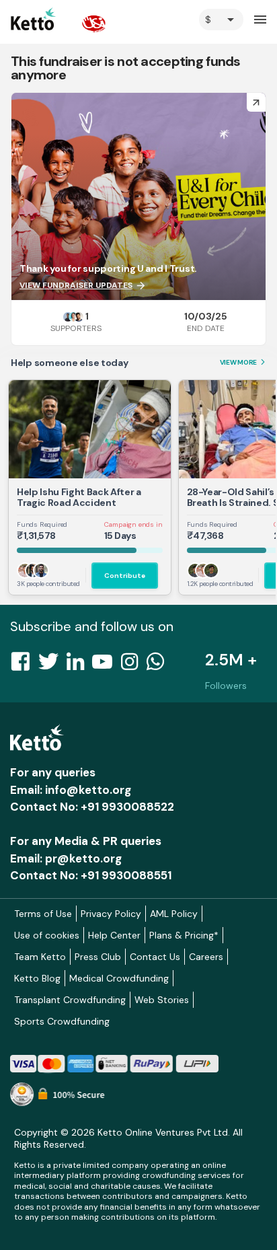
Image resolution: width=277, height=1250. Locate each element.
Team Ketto (40, 957)
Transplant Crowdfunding (70, 1000)
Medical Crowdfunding (119, 978)
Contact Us (155, 957)
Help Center (114, 935)
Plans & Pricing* (184, 935)
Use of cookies (46, 935)
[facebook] (24, 665)
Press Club (98, 957)
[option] (221, 19)
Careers (206, 957)
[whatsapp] (159, 665)
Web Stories (161, 1000)
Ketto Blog (37, 978)
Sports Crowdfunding (62, 1021)
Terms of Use (43, 914)
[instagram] (133, 665)
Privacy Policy (111, 914)
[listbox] (221, 19)
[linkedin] (79, 665)
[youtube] (106, 665)
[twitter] (52, 665)
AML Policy (174, 914)
